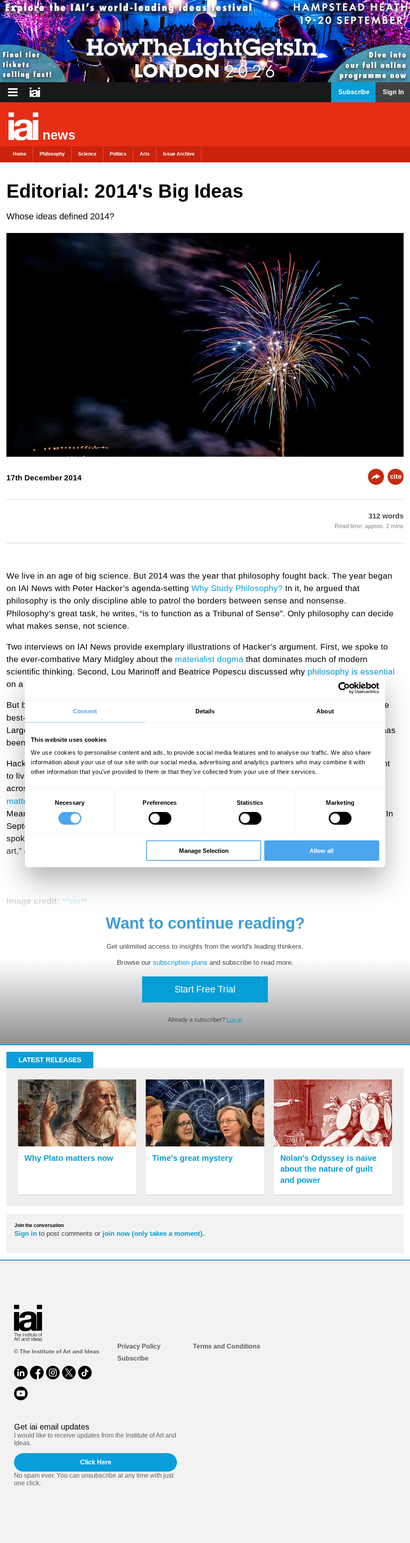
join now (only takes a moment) (152, 1233)
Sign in (25, 1233)
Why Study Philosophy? (237, 588)
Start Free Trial (205, 989)
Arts (145, 154)
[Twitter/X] (69, 1372)
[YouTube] (21, 1393)
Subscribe (133, 1358)
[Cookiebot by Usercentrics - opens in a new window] (344, 688)
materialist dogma (209, 659)
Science (87, 154)
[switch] (160, 818)
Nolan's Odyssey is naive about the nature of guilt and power (328, 1169)
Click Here (95, 1462)
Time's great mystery (192, 1158)
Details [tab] (205, 711)
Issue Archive (179, 154)
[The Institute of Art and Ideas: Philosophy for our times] (13, 92)
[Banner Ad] (205, 41)
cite (396, 476)
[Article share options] (376, 477)
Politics (118, 154)
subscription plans (180, 962)
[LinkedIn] (21, 1372)
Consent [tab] (85, 711)
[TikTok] (85, 1372)
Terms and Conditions (226, 1346)
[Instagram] (53, 1372)
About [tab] (325, 711)
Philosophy (52, 154)
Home (19, 154)
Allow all (322, 850)
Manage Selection (204, 850)
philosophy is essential (351, 671)
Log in (234, 1019)
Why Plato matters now (68, 1158)
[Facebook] (37, 1372)
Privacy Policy (139, 1346)
